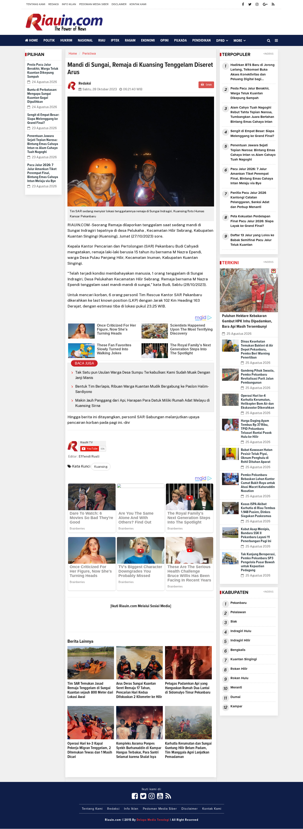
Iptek (115, 40)
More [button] (238, 40)
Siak (233, 621)
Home (33, 40)
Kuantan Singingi (243, 659)
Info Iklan (69, 4)
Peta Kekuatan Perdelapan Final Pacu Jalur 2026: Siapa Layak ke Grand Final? (251, 221)
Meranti (236, 687)
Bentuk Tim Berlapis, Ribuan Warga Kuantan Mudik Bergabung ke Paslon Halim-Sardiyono (142, 389)
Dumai (235, 697)
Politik (49, 40)
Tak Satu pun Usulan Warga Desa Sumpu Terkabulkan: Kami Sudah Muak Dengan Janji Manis (142, 375)
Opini (164, 40)
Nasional (85, 40)
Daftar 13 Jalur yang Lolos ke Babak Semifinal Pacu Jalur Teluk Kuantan (252, 240)
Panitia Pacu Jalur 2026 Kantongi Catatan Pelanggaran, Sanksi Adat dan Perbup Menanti (249, 200)
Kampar (236, 706)
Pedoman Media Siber (93, 4)
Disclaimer (119, 4)
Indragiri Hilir (240, 640)
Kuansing (101, 466)
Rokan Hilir (238, 668)
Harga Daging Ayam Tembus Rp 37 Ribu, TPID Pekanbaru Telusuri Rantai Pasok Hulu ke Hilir (256, 428)
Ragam (130, 40)
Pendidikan (201, 40)
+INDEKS (268, 54)
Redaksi (53, 4)
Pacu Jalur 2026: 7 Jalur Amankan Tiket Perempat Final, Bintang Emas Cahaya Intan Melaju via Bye (42, 173)
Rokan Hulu (239, 678)
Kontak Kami (138, 4)
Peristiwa (89, 53)
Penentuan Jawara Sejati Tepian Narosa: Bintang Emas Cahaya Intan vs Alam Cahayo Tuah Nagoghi (42, 144)
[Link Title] (135, 796)
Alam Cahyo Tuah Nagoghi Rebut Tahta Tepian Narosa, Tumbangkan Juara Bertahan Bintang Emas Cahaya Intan (252, 114)
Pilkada (180, 40)
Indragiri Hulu (240, 631)
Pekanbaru (238, 603)
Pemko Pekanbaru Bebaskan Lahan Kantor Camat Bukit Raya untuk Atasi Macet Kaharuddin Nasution (258, 483)
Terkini (230, 263)
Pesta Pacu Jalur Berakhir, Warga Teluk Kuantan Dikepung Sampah (249, 93)
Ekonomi (148, 40)
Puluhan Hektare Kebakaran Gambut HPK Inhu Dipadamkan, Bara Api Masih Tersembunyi (247, 321)
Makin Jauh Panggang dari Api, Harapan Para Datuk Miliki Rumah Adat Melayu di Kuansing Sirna (142, 403)
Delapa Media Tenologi (153, 819)
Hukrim (66, 40)
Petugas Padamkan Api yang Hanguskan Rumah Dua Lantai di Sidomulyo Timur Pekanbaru (187, 688)
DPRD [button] (220, 40)
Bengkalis (237, 650)
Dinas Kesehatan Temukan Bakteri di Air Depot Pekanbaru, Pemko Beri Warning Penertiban (257, 349)
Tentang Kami (35, 4)
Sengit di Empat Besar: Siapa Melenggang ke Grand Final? (43, 119)
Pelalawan (238, 612)
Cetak (208, 84)
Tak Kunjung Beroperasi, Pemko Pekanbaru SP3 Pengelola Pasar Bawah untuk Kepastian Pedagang (258, 562)
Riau (101, 40)
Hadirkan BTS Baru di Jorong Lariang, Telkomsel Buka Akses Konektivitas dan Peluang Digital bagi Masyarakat (252, 72)
